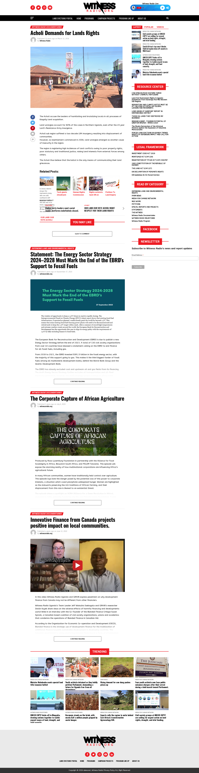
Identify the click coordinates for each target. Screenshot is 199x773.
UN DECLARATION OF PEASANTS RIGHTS (148, 172)
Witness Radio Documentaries (143, 215)
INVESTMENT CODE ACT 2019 (143, 153)
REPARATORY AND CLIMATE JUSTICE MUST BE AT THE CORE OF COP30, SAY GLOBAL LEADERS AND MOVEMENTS (150, 106)
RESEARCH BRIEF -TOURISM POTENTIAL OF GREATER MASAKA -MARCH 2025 (149, 122)
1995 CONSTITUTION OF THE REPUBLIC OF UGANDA (148, 164)
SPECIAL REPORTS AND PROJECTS (145, 207)
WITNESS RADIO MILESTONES (143, 218)
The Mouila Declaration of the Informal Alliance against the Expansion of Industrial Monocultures (149, 128)
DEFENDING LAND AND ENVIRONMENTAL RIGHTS (148, 192)
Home (79, 18)
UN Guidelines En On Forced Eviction (145, 175)
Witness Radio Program (141, 221)
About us (142, 18)
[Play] (162, 8)
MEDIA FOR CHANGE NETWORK (144, 198)
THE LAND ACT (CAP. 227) (142, 168)
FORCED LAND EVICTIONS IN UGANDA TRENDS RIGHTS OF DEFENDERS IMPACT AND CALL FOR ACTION (150, 134)
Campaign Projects (106, 18)
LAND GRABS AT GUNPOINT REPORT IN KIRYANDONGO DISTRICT (147, 112)
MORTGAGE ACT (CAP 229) (142, 157)
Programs (89, 18)
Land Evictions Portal (63, 18)
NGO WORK (136, 201)
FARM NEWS (136, 196)
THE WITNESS (137, 213)
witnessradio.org (46, 274)
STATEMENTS (137, 210)
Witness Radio (45, 41)
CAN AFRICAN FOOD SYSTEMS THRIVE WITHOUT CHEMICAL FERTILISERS (146, 94)
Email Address (137, 255)
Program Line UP (126, 18)
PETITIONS (136, 204)
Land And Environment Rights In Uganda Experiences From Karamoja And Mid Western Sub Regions (149, 99)
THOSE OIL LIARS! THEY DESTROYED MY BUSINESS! (147, 117)
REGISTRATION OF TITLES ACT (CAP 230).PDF (150, 160)
